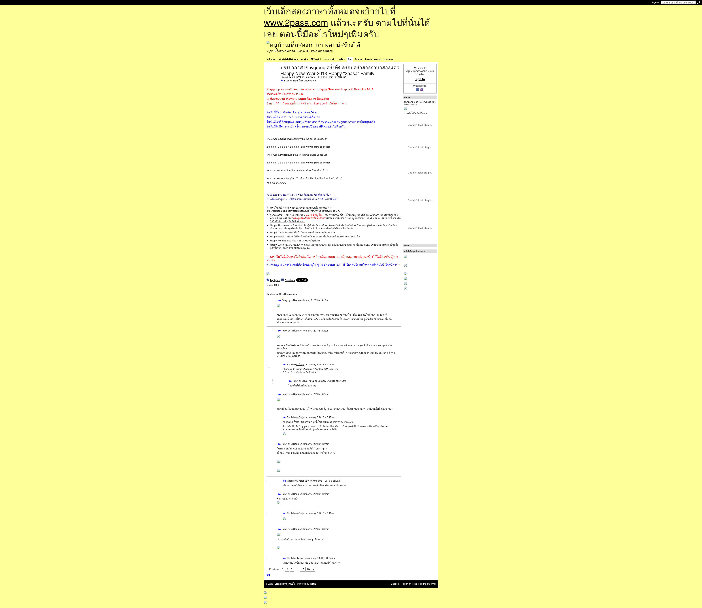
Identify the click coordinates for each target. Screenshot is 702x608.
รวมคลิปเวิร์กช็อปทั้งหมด (416, 113)
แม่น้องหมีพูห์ (308, 380)
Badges (395, 583)
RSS (268, 575)
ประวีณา (300, 557)
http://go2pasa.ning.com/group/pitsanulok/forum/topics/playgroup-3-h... (304, 210)
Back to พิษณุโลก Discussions (300, 80)
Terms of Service (428, 583)
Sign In (655, 2)
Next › (310, 569)
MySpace (275, 280)
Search (698, 2)
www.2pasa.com (296, 22)
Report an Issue (409, 583)
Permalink (279, 300)
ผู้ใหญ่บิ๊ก (290, 583)
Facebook (290, 280)
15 (302, 569)
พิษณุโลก (341, 77)
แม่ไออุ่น (296, 77)
